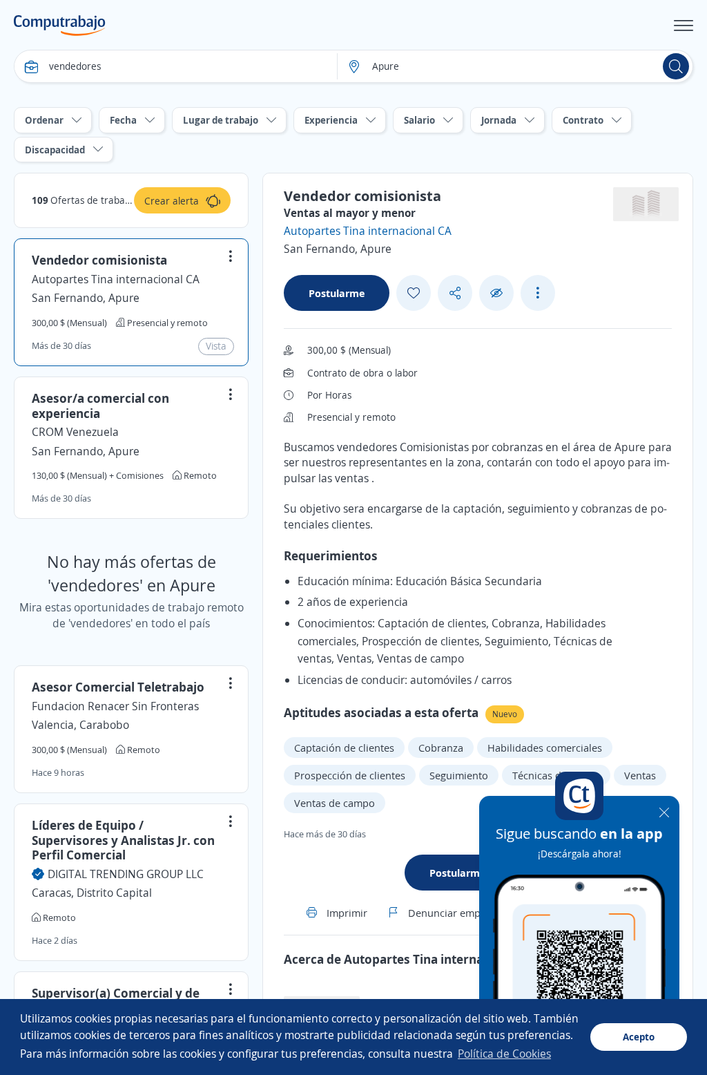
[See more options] (537, 293)
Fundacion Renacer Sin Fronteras (115, 706)
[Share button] (455, 293)
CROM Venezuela (75, 431)
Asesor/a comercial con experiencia (100, 405)
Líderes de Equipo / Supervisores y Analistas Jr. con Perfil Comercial (123, 840)
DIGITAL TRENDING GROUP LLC (126, 874)
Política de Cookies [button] (504, 1053)
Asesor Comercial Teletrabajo (118, 686)
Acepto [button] (639, 1036)
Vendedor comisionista (99, 259)
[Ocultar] (496, 293)
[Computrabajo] (60, 25)
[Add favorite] (413, 293)
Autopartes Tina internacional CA (116, 279)
